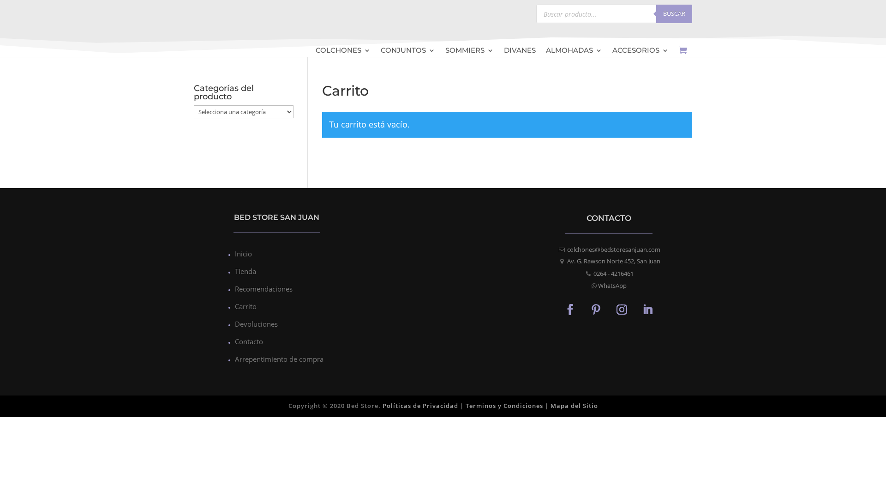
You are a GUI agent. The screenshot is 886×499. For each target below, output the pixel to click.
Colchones (338, 51)
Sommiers (465, 51)
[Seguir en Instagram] (622, 309)
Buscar (674, 13)
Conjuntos (403, 51)
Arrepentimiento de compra (279, 359)
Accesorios (635, 51)
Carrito (246, 306)
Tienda (245, 271)
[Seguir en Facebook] (570, 309)
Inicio (243, 253)
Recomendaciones (264, 288)
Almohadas (569, 51)
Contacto (249, 341)
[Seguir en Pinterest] (596, 309)
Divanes (520, 51)
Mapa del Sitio (574, 406)
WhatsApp (612, 285)
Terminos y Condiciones (504, 406)
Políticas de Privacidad (420, 406)
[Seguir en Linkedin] (648, 309)
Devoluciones (256, 324)
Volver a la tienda (385, 165)
